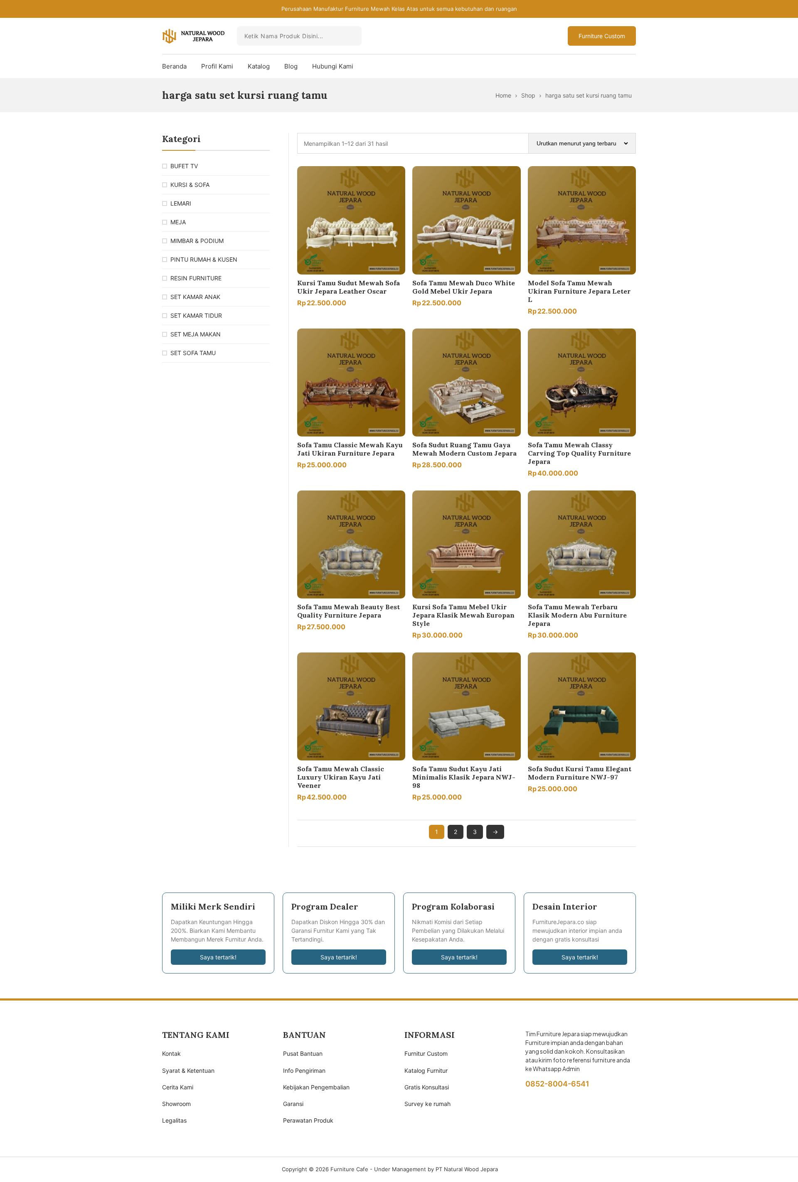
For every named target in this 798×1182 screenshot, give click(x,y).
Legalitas (174, 1120)
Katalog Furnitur (426, 1070)
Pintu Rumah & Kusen (203, 259)
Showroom (176, 1103)
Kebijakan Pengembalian (316, 1087)
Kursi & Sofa (189, 184)
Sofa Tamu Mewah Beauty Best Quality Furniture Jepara (348, 611)
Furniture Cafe (349, 1169)
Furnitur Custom (426, 1053)
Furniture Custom (602, 35)
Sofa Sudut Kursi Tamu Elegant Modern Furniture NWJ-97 (579, 773)
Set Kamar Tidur (196, 315)
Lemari (180, 203)
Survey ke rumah (427, 1103)
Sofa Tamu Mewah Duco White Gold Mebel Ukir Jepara (463, 287)
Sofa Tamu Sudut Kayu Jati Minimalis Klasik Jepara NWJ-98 (463, 777)
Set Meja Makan (195, 334)
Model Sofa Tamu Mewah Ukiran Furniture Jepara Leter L (579, 291)
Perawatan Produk (308, 1120)
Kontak (171, 1053)
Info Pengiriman (304, 1070)
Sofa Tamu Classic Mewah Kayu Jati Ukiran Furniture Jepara (350, 449)
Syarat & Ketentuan (188, 1070)
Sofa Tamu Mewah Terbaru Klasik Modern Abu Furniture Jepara (577, 615)
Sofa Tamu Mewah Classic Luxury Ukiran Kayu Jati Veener (340, 777)
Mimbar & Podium (197, 240)
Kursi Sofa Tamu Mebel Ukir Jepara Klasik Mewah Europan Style (463, 615)
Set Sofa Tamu (193, 352)
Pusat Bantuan (303, 1053)
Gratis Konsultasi (426, 1087)
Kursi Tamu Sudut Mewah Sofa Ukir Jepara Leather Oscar (348, 287)
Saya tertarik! (218, 957)
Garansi (293, 1103)
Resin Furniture (196, 278)
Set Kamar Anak (195, 296)
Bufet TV (184, 165)
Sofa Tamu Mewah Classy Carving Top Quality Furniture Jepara (579, 453)
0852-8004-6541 (557, 1083)
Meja (178, 222)
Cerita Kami (177, 1087)
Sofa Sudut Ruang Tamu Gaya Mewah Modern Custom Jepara (464, 449)
